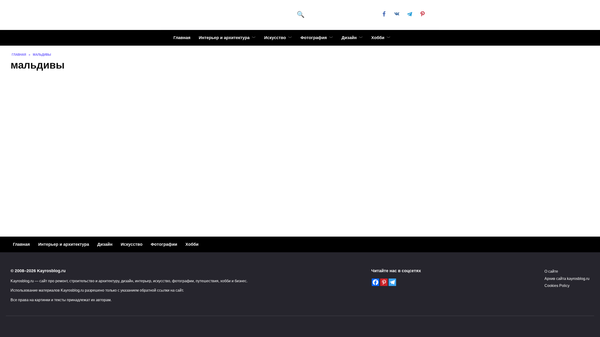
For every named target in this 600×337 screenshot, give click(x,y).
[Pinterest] (384, 282)
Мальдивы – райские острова (153, 136)
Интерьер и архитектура (224, 37)
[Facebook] (375, 282)
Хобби (377, 37)
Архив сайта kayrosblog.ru (566, 278)
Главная (182, 37)
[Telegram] (392, 282)
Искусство (275, 37)
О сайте (551, 271)
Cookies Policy (557, 285)
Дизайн (349, 37)
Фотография (313, 37)
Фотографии (164, 244)
